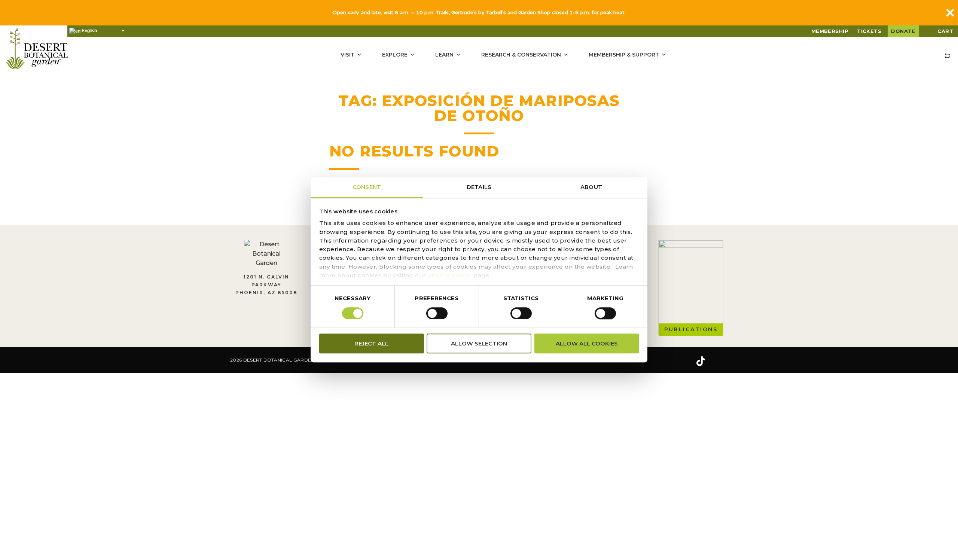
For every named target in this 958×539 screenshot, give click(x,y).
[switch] (437, 313)
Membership (830, 31)
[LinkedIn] (724, 361)
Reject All (371, 343)
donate (903, 31)
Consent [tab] (367, 187)
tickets (869, 31)
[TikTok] (700, 361)
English (88, 30)
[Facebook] (654, 361)
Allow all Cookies (587, 343)
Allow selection (479, 343)
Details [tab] (479, 187)
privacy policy (449, 275)
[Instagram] (676, 361)
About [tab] (591, 187)
